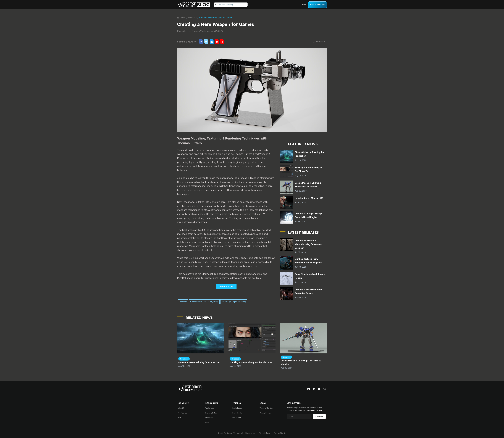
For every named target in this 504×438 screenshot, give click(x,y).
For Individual (237, 408)
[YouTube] (319, 389)
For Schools (237, 413)
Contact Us (182, 413)
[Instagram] (324, 389)
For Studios (236, 417)
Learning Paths (211, 413)
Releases (192, 18)
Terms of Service (266, 408)
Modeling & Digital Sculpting (234, 301)
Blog (207, 422)
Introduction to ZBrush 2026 (309, 198)
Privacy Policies (266, 413)
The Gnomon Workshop (199, 31)
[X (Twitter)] (314, 389)
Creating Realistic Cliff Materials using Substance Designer (308, 244)
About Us (181, 408)
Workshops (209, 408)
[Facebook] (308, 389)
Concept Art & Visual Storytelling (204, 301)
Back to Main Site (317, 4)
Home (182, 18)
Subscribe (319, 416)
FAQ (180, 417)
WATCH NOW (226, 286)
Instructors (209, 417)
